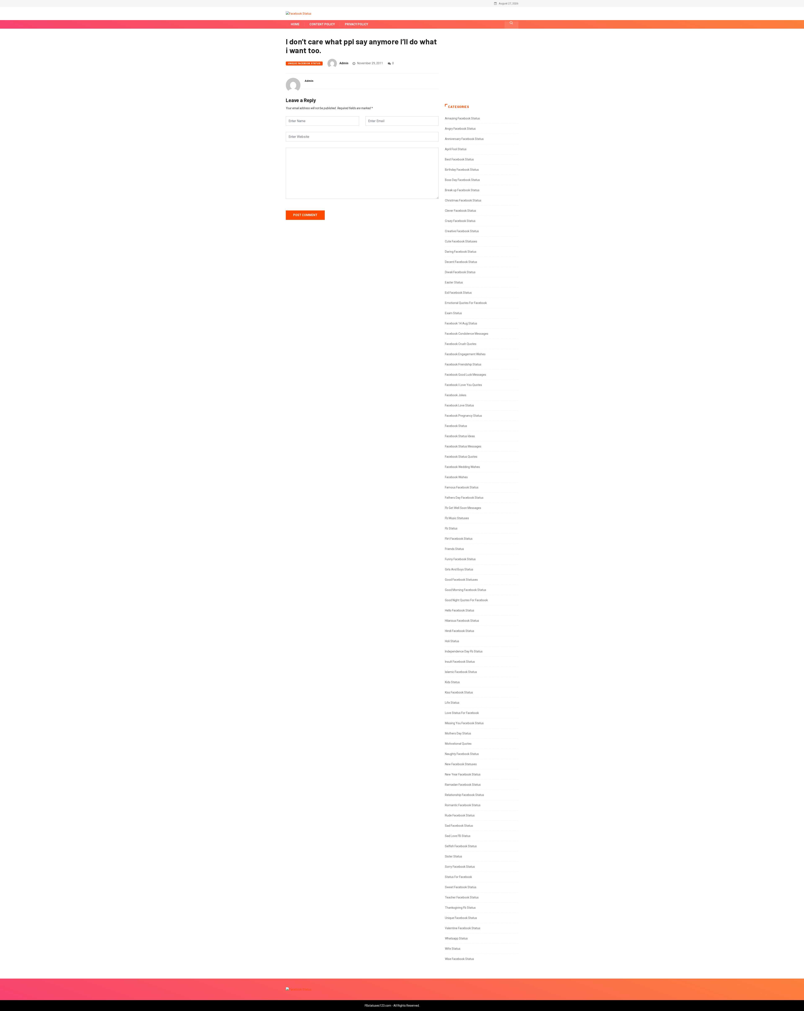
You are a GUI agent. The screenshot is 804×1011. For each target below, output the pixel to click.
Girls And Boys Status (459, 569)
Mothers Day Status (458, 733)
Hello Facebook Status (459, 610)
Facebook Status (456, 426)
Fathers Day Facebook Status (464, 497)
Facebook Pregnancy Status (463, 415)
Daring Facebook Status (460, 251)
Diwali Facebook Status (460, 272)
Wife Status (452, 948)
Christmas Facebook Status (463, 200)
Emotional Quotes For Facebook (466, 303)
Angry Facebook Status (460, 128)
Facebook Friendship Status (463, 364)
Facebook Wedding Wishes (462, 467)
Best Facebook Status (459, 159)
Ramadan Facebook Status (463, 784)
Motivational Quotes (458, 743)
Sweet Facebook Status (460, 887)
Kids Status (452, 682)
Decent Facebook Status (461, 262)
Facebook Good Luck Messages (465, 374)
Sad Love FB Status (457, 836)
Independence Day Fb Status (464, 651)
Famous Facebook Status (461, 487)
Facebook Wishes (456, 477)
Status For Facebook (458, 877)
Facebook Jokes (455, 395)
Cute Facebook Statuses (461, 241)
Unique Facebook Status (304, 63)
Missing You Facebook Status (464, 723)
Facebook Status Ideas (460, 436)
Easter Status (454, 282)
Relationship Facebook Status (464, 795)
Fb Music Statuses (457, 518)
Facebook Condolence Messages (466, 333)
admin (343, 63)
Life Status (452, 702)
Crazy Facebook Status (460, 221)
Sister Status (453, 856)
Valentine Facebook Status (462, 928)
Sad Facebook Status (459, 825)
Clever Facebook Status (460, 210)
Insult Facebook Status (460, 661)
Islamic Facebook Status (461, 672)
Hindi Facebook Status (459, 631)
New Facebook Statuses (461, 764)
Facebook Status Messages (463, 446)
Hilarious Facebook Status (462, 620)
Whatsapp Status (456, 938)
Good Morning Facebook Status (465, 590)
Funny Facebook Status (460, 559)
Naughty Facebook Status (462, 754)
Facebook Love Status (459, 405)
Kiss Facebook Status (459, 692)
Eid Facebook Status (458, 292)
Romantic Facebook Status (463, 805)
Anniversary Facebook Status (464, 139)
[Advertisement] (481, 70)
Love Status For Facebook (462, 713)
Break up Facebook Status (462, 190)
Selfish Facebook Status (461, 846)
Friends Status (454, 549)
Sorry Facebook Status (460, 866)
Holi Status (452, 641)
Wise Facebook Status (459, 959)
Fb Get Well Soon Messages (463, 508)
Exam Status (453, 313)
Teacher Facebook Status (462, 897)
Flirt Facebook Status (459, 538)
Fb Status (451, 528)
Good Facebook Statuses (461, 579)
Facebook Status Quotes (461, 456)
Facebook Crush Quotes (460, 344)
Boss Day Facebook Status (462, 180)
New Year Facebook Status (463, 774)
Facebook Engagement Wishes (465, 354)
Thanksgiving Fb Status (460, 907)
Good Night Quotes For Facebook (466, 600)
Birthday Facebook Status (462, 169)
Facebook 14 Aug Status (461, 323)
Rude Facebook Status (460, 815)
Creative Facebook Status (462, 231)
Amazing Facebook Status (462, 118)
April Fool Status (455, 149)
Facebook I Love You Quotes (463, 385)
